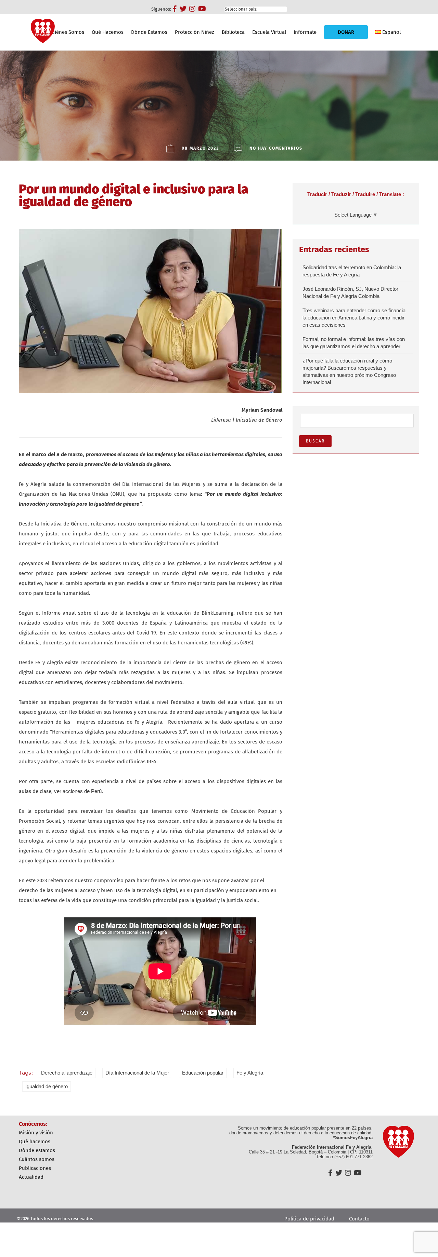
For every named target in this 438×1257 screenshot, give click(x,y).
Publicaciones (35, 1168)
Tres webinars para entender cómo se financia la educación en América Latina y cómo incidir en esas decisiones (353, 318)
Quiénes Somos (66, 32)
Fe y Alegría (249, 1073)
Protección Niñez (194, 32)
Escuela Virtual (269, 32)
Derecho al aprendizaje (66, 1073)
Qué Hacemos (108, 32)
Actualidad (31, 1177)
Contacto (359, 1219)
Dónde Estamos (149, 32)
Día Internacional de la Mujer (137, 1073)
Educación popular (202, 1073)
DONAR (346, 32)
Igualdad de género (46, 1086)
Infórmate (305, 32)
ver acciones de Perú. (78, 791)
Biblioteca (233, 32)
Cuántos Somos (36, 1159)
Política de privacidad (309, 1219)
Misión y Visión (36, 1133)
